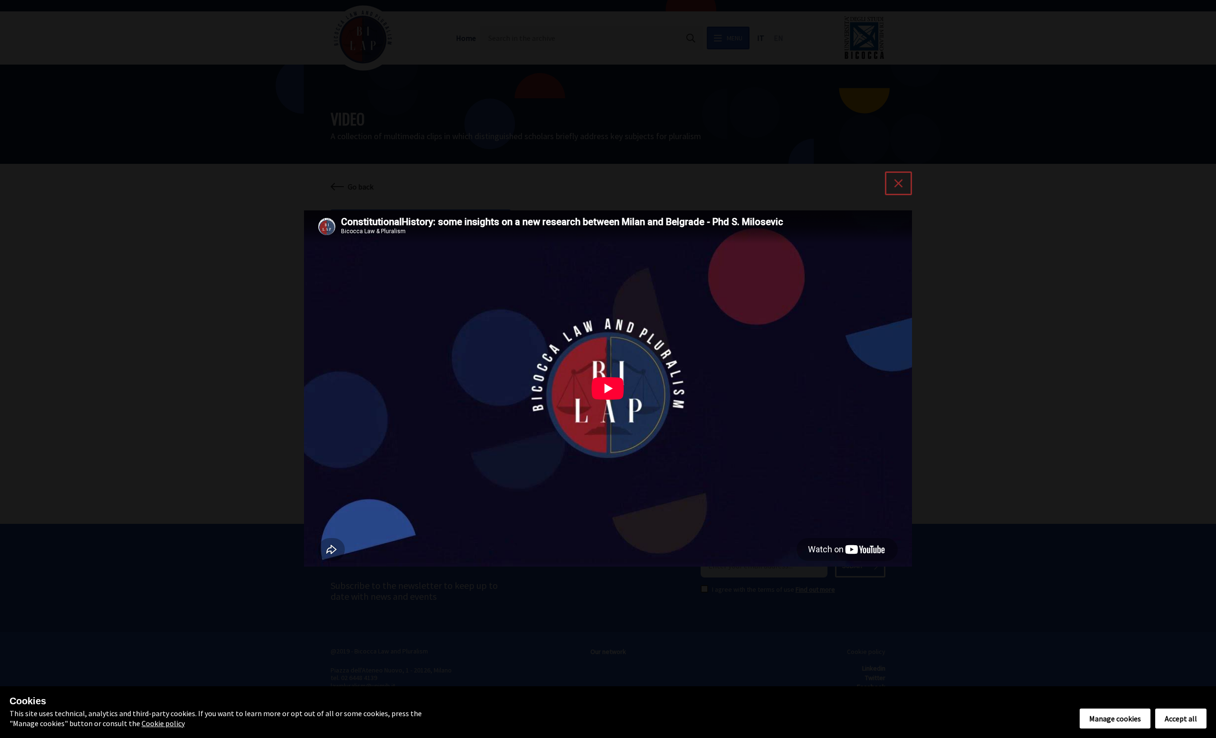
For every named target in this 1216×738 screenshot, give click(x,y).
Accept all (1181, 718)
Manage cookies (1115, 718)
